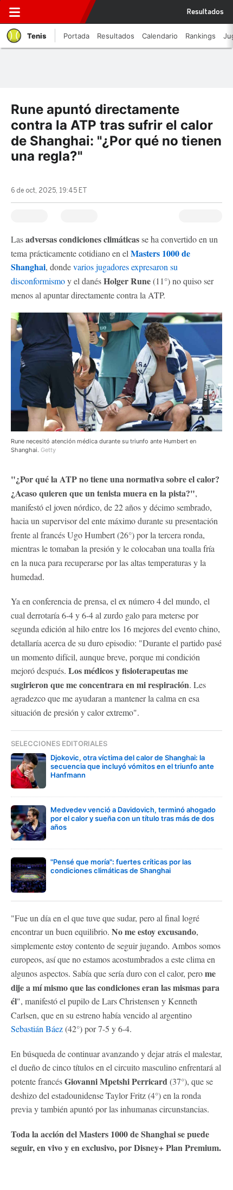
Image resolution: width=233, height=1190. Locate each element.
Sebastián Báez (37, 1028)
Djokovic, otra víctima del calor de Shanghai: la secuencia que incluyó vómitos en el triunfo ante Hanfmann (132, 766)
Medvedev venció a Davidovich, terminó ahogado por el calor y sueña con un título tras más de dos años (133, 818)
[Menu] (14, 12)
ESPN (56, 12)
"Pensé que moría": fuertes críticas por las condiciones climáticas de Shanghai (120, 866)
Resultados (205, 12)
